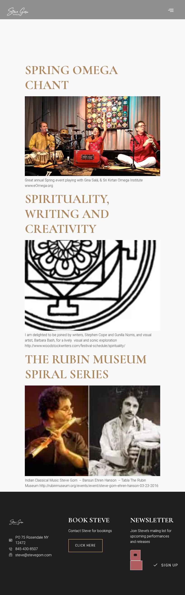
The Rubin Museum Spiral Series (86, 367)
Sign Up (169, 565)
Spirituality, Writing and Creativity (67, 213)
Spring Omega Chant (71, 78)
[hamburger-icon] (171, 11)
